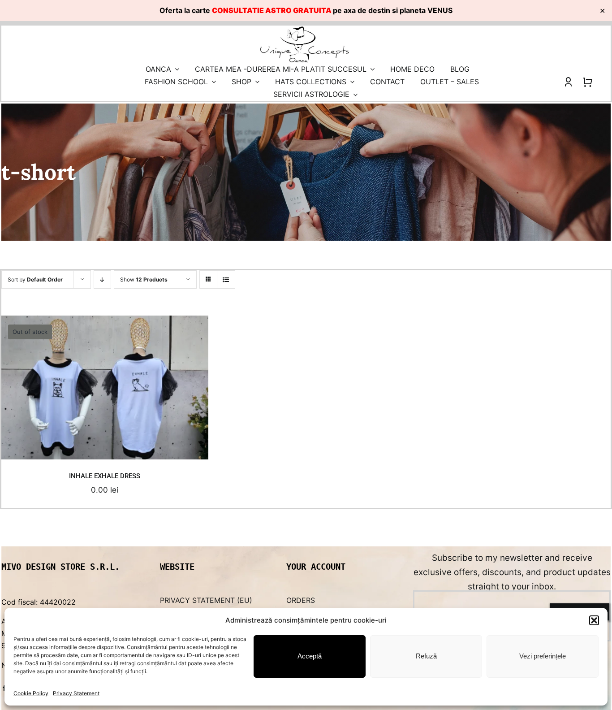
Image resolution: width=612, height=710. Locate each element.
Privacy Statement (76, 693)
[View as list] (226, 279)
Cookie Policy (30, 693)
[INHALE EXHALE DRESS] (104, 387)
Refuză (426, 656)
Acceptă (309, 656)
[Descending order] (102, 279)
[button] (594, 620)
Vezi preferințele (542, 656)
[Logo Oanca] (304, 29)
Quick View (108, 443)
